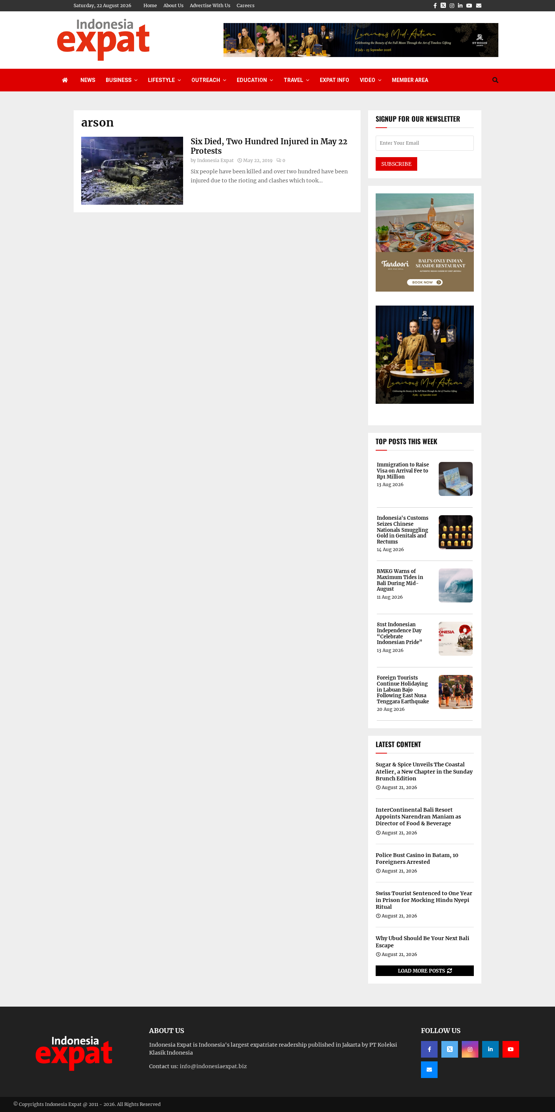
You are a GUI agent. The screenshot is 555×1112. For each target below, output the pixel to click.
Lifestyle (161, 80)
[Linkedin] (490, 1049)
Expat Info (334, 80)
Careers (245, 5)
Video (367, 80)
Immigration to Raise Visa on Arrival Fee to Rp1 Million (403, 471)
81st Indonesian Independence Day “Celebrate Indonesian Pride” (399, 633)
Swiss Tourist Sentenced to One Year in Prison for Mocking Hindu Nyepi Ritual (424, 900)
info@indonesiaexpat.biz (213, 1066)
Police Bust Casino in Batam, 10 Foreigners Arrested (417, 858)
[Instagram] (470, 1049)
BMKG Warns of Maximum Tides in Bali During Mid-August (400, 580)
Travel (293, 80)
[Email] (429, 1069)
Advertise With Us (210, 5)
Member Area (410, 80)
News (87, 80)
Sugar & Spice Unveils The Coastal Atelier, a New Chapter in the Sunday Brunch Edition (424, 771)
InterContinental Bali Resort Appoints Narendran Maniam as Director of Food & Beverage (418, 816)
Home (150, 5)
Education (252, 80)
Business (118, 80)
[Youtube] (511, 1049)
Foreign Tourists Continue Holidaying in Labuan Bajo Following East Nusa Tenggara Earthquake (403, 689)
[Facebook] (429, 1049)
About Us (173, 5)
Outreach (205, 80)
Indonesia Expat (215, 160)
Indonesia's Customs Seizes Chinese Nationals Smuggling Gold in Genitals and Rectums (403, 530)
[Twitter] (449, 1049)
